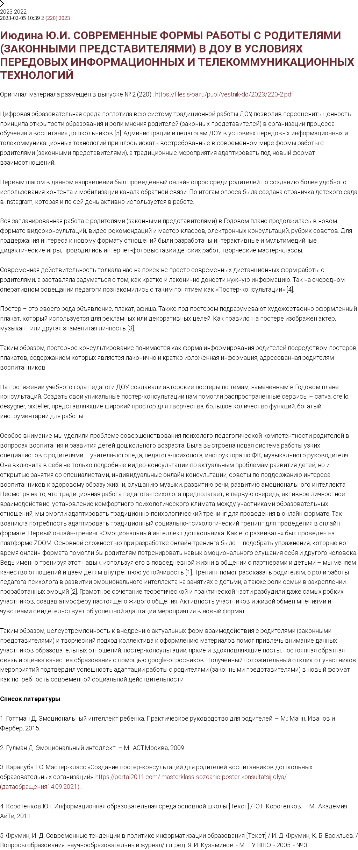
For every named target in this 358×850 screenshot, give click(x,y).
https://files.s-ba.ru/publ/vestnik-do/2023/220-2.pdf (224, 94)
